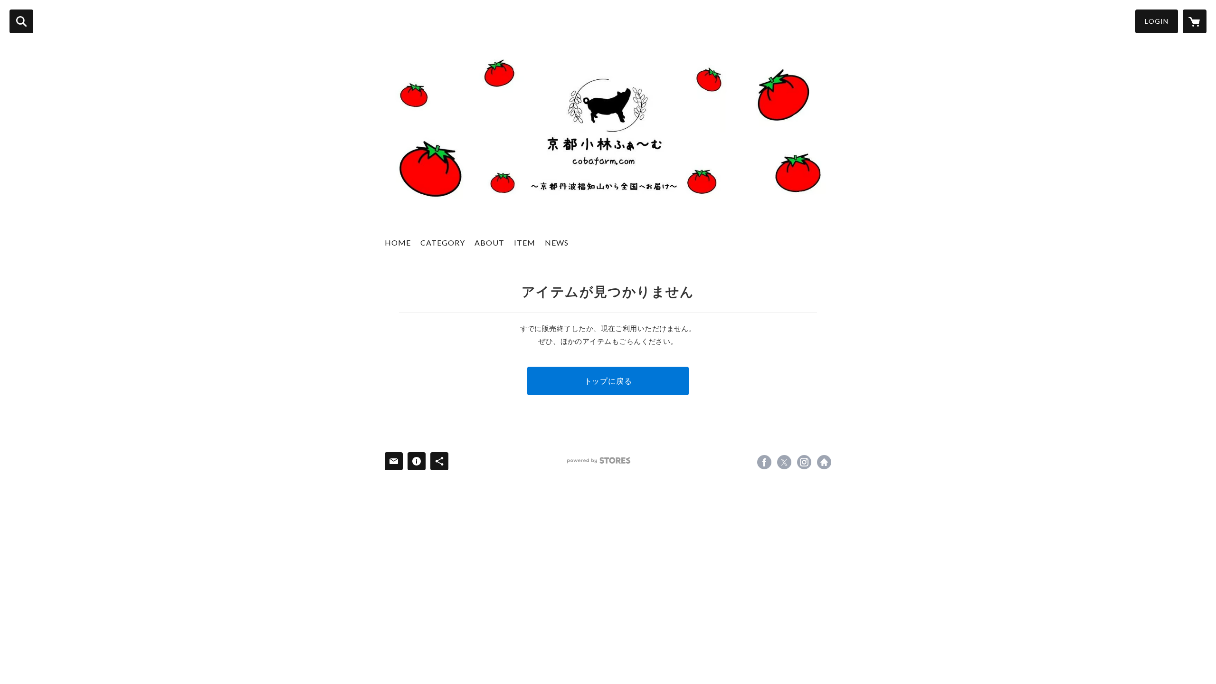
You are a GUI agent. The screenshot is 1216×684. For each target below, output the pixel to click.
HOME (398, 242)
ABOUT (489, 242)
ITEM (524, 242)
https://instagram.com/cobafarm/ (804, 462)
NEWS (557, 242)
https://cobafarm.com (824, 462)
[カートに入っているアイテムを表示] (1194, 21)
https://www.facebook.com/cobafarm (764, 462)
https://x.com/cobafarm (784, 462)
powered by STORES (598, 460)
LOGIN (1156, 21)
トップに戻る (608, 380)
